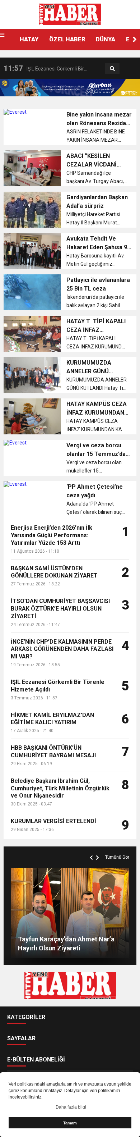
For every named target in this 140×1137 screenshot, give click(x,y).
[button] (134, 39)
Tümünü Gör (117, 857)
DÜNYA (105, 39)
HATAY (29, 39)
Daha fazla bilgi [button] (71, 1107)
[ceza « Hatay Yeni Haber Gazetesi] (70, 14)
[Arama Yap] (112, 69)
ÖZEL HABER (67, 39)
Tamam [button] (70, 1123)
